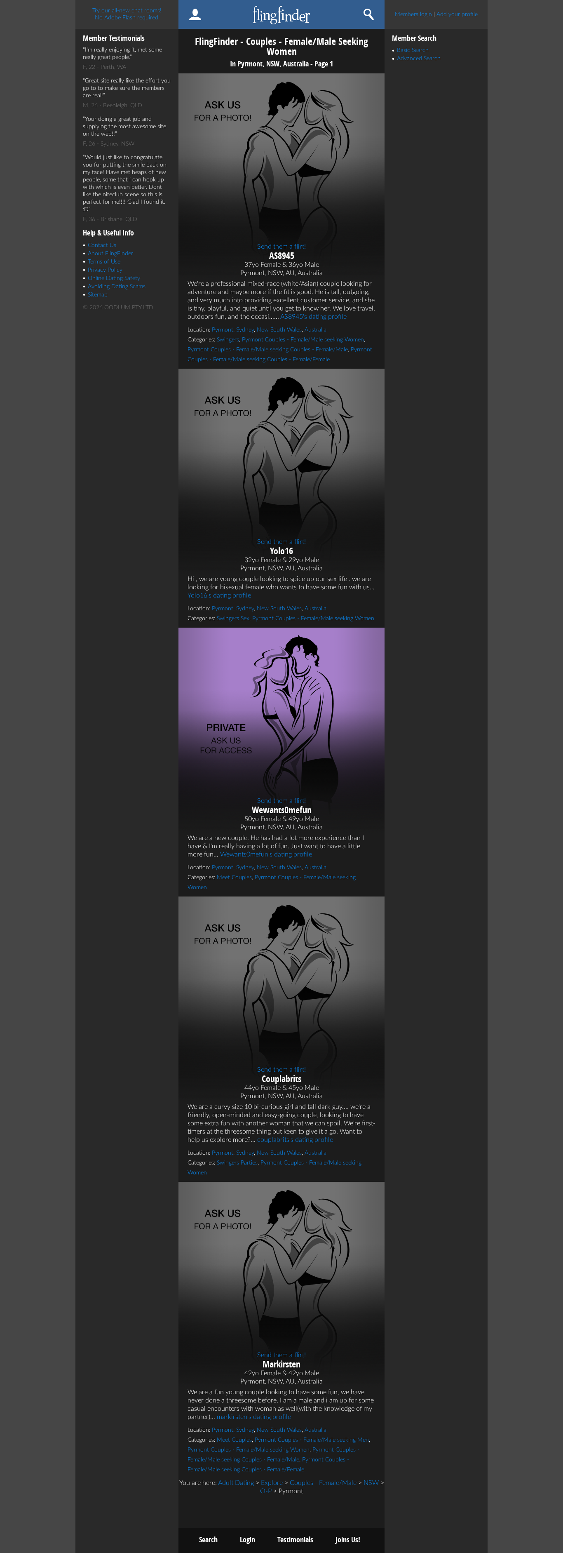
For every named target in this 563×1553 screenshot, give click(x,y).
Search (208, 1539)
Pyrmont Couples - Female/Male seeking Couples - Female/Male (268, 350)
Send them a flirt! (281, 246)
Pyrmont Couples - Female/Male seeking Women (303, 340)
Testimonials (295, 1539)
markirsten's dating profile (254, 1417)
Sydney (245, 330)
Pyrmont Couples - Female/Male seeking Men (312, 1440)
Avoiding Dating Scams (116, 286)
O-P (266, 1491)
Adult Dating (236, 1483)
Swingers (228, 340)
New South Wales (279, 330)
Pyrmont (222, 330)
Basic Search (413, 50)
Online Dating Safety (114, 278)
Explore (272, 1483)
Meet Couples (234, 877)
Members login (413, 14)
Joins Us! (347, 1539)
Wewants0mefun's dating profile (266, 854)
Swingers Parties (237, 1163)
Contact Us (102, 245)
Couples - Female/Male (323, 1483)
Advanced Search (419, 58)
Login (247, 1539)
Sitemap (98, 295)
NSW (371, 1483)
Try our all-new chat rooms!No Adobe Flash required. (127, 14)
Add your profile (457, 14)
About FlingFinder (110, 253)
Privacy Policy (105, 270)
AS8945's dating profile (313, 316)
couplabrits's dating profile (295, 1140)
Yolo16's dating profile (219, 595)
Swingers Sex (233, 618)
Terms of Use (104, 262)
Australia (315, 330)
